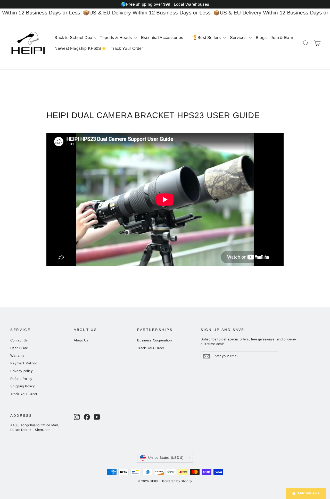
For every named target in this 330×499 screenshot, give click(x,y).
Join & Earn (282, 37)
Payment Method (23, 363)
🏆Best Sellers (207, 37)
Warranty (17, 355)
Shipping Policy (22, 386)
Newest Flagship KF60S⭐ (80, 48)
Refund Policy (21, 379)
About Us (81, 340)
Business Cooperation (154, 340)
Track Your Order (127, 48)
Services (239, 37)
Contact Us (19, 340)
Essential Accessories (162, 37)
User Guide (19, 348)
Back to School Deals (75, 37)
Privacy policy (21, 371)
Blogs (261, 37)
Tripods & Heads (116, 37)
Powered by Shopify (177, 481)
